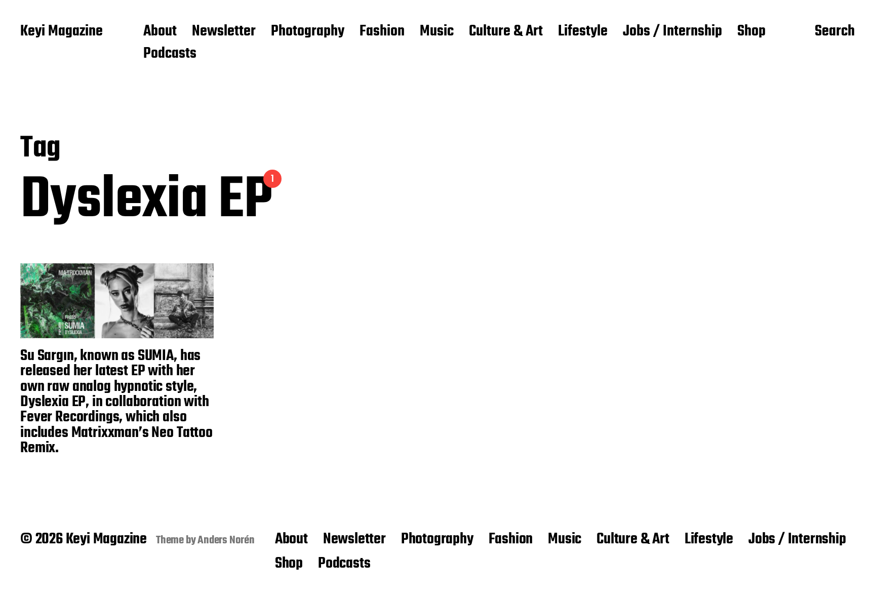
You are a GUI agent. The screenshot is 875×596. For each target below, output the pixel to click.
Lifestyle (583, 32)
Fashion (382, 32)
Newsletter (224, 32)
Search (835, 32)
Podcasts (169, 54)
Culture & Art (506, 32)
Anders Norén (226, 540)
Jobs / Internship (672, 32)
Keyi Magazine (61, 32)
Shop (751, 32)
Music (437, 32)
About (160, 32)
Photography (307, 32)
